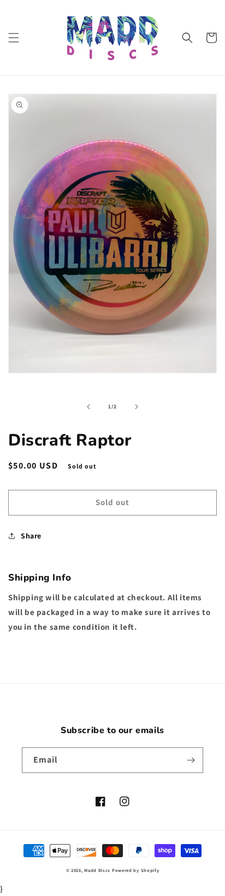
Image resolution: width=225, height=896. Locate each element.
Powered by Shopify (135, 870)
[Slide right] (137, 407)
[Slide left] (88, 407)
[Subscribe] (191, 760)
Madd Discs (97, 870)
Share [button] (31, 536)
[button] (14, 38)
